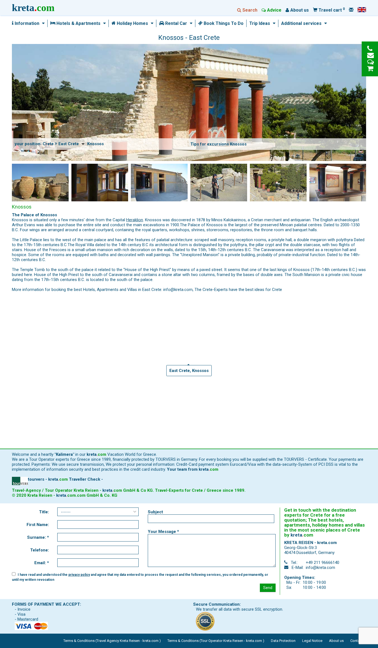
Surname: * (38, 537)
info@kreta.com (320, 567)
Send (267, 587)
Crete (48, 143)
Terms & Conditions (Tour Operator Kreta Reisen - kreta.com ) (215, 641)
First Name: (38, 524)
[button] (42, 23)
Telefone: (39, 550)
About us (336, 641)
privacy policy (79, 575)
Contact (356, 641)
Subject (155, 511)
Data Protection (283, 641)
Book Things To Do (223, 23)
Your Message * (163, 531)
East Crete (68, 143)
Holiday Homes (132, 23)
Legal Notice (312, 641)
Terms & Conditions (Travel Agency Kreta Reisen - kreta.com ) (112, 641)
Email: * (41, 562)
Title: (44, 511)
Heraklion (134, 219)
